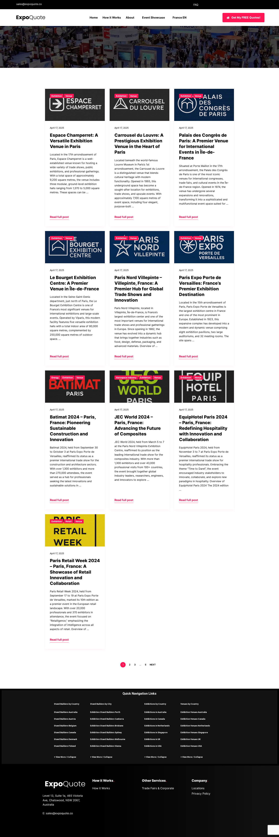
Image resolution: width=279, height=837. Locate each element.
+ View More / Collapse (65, 757)
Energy (55, 377)
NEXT (153, 664)
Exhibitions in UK (152, 739)
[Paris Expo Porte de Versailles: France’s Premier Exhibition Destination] (204, 247)
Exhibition (57, 96)
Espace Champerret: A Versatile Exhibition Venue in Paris (74, 141)
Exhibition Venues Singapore (194, 732)
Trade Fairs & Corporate (158, 788)
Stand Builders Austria (65, 719)
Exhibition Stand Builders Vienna (105, 746)
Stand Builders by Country (66, 704)
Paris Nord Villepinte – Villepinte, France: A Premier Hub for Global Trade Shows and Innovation (138, 289)
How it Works (112, 17)
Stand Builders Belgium (65, 725)
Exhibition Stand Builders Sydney (106, 732)
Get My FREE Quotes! (245, 17)
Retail (69, 521)
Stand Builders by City (100, 704)
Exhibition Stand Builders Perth (105, 712)
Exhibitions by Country (155, 704)
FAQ (195, 4)
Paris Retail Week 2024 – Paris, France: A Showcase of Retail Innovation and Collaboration (75, 572)
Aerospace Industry (126, 377)
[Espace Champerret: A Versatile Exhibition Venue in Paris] (75, 105)
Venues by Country (189, 704)
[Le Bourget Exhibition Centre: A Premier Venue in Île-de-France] (75, 247)
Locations (198, 788)
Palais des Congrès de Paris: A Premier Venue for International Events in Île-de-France (203, 146)
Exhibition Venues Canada (193, 719)
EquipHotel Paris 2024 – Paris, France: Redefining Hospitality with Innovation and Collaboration (203, 428)
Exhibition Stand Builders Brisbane (106, 725)
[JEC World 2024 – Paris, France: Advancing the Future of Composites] (139, 386)
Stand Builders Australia (65, 712)
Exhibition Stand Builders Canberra (107, 719)
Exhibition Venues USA (191, 746)
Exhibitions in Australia (155, 712)
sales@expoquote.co (29, 4)
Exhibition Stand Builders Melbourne (107, 739)
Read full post (59, 217)
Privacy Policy (201, 793)
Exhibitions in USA (152, 746)
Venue (69, 96)
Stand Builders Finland (65, 746)
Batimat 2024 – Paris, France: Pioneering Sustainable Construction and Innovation (73, 428)
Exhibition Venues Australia (194, 712)
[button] (67, 704)
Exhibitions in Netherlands (157, 725)
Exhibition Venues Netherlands (195, 725)
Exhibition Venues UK (191, 739)
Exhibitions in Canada (154, 719)
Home (94, 17)
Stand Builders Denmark (65, 739)
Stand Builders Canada (65, 732)
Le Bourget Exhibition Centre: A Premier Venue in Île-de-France (74, 283)
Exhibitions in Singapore (155, 732)
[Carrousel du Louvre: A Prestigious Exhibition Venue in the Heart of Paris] (139, 105)
